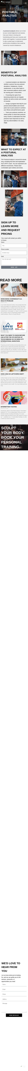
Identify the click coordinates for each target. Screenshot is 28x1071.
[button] (14, 58)
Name (2, 242)
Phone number (5, 249)
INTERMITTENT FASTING (9, 407)
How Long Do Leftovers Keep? (12, 374)
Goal (2, 256)
